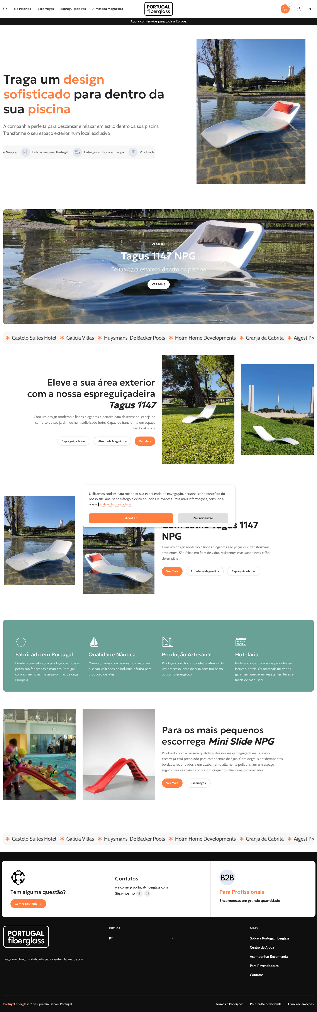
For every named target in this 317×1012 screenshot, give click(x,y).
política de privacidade (114, 504)
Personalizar (203, 518)
